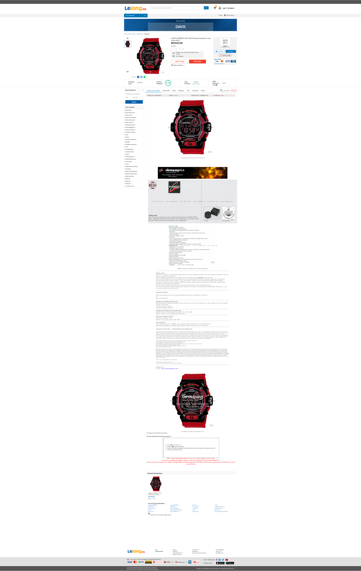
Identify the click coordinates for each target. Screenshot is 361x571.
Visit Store (231, 51)
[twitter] (223, 560)
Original (146, 34)
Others (127, 154)
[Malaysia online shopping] (136, 8)
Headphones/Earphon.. (131, 144)
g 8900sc (172, 506)
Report (233, 90)
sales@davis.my (177, 445)
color (194, 510)
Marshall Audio (129, 149)
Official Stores (230, 15)
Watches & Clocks (130, 34)
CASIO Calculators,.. (131, 129)
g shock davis (218, 508)
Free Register (230, 8)
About (175, 549)
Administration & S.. (130, 112)
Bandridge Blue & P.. (130, 127)
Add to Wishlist (152, 498)
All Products (128, 110)
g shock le (151, 511)
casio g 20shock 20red (221, 511)
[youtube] (226, 560)
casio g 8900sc (174, 505)
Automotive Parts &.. (131, 125)
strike (149, 510)
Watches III (128, 183)
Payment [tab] (195, 90)
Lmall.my (218, 551)
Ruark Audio (129, 161)
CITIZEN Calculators (130, 132)
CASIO (176, 95)
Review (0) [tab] (166, 90)
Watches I (128, 178)
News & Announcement (199, 553)
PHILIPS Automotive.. (131, 159)
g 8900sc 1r (151, 506)
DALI (127, 134)
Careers (175, 551)
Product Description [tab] (153, 90)
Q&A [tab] (174, 90)
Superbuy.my (220, 553)
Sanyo (127, 164)
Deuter (127, 137)
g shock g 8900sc (153, 505)
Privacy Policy (177, 554)
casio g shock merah (176, 510)
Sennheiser (128, 169)
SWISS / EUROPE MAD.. (131, 171)
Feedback (195, 551)
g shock (194, 505)
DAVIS (225, 46)
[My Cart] (214, 8)
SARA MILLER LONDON (132, 166)
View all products (196, 83)
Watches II (128, 181)
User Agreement (177, 553)
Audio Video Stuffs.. (130, 120)
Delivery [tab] (181, 90)
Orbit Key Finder (130, 151)
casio (216, 505)
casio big (195, 508)
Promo (221, 15)
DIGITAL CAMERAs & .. (131, 139)
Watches (140, 34)
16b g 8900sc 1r (174, 511)
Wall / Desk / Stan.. (130, 176)
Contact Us (195, 549)
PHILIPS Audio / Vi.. (130, 156)
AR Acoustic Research (131, 117)
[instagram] (220, 560)
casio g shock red (219, 506)
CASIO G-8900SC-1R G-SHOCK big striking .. (155, 493)
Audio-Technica (129, 122)
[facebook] (216, 560)
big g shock (195, 511)
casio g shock (151, 508)
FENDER (127, 142)
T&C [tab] (188, 90)
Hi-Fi (127, 147)
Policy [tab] (203, 90)
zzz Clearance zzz (130, 186)
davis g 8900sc (174, 508)
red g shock (195, 506)
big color (217, 510)
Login (224, 8)
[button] (128, 38)
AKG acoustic (129, 115)
